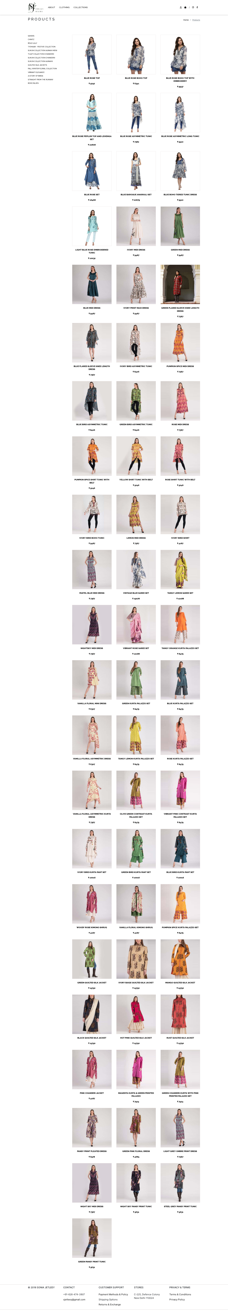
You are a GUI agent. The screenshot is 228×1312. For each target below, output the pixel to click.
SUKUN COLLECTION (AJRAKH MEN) (42, 50)
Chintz (31, 39)
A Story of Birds (35, 76)
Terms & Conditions (180, 1294)
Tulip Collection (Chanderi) (41, 54)
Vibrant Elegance (36, 72)
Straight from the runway (40, 80)
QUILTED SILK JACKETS (37, 65)
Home (186, 20)
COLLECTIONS (81, 7)
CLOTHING (64, 7)
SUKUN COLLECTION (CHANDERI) (41, 58)
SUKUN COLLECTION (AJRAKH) (40, 61)
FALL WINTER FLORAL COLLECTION (42, 69)
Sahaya (31, 36)
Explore (91, 51)
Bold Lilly (32, 43)
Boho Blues (33, 83)
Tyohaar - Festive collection (41, 47)
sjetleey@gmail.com (74, 1299)
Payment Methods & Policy (113, 1294)
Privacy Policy (177, 1299)
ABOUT (51, 7)
